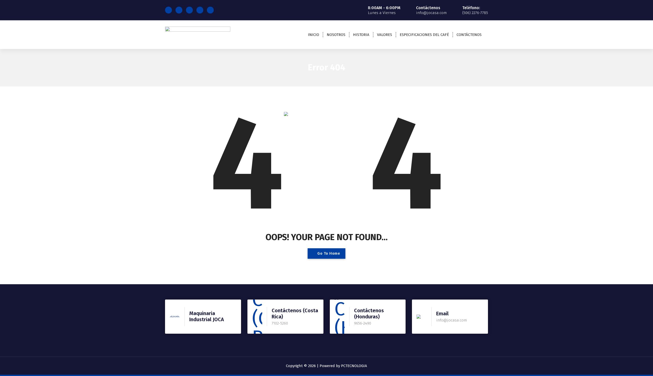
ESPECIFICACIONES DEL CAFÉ (424, 34)
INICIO (313, 34)
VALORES (384, 34)
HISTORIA (361, 34)
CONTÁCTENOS (469, 34)
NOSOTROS (336, 34)
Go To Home (328, 253)
